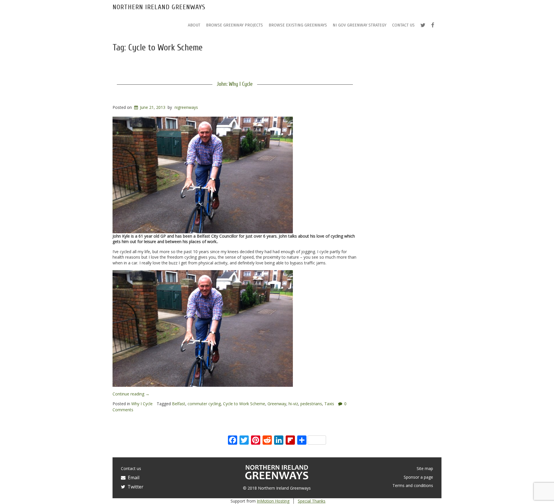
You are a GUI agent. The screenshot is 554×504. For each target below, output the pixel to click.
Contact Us (403, 25)
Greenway (276, 403)
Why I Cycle (142, 403)
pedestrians (311, 403)
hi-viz (293, 403)
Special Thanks (311, 501)
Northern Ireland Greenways (159, 7)
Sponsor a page (418, 477)
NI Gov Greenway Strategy (359, 25)
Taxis (329, 403)
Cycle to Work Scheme (244, 403)
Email (132, 477)
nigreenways (186, 107)
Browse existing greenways (298, 25)
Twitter (134, 487)
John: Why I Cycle (235, 84)
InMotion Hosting (273, 501)
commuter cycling (204, 403)
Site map (425, 468)
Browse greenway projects (234, 25)
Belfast (178, 403)
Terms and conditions (412, 485)
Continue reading (131, 394)
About (194, 25)
